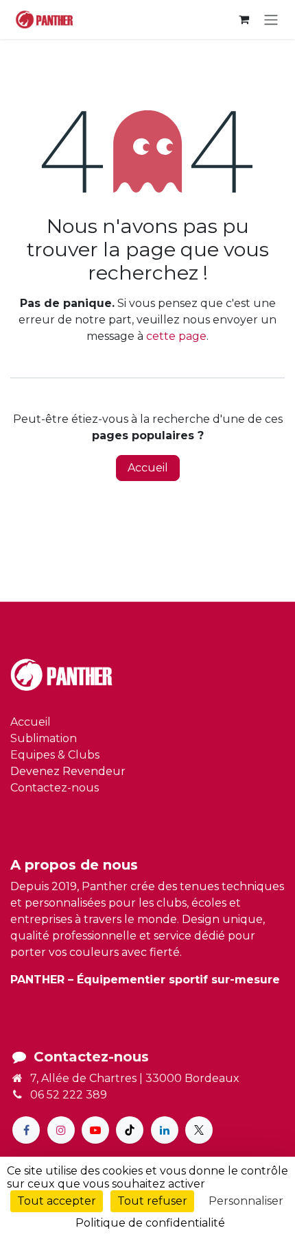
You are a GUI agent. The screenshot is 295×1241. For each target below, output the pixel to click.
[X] (199, 1130)
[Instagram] (61, 1130)
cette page (176, 336)
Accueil (148, 467)
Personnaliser (246, 1200)
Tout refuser (152, 1200)
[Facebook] (26, 1130)
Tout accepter (56, 1200)
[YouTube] (95, 1130)
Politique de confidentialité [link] (150, 1222)
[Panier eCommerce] (243, 19)
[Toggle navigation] (271, 19)
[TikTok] (129, 1130)
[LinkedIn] (164, 1130)
